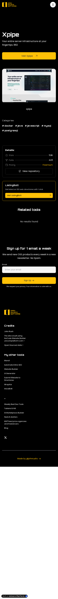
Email (4, 264)
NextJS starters (10, 417)
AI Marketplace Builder (14, 413)
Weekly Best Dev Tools (14, 404)
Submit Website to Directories (12, 378)
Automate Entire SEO (13, 365)
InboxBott (8, 388)
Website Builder (11, 369)
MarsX (7, 360)
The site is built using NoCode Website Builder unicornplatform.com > (15, 338)
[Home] (10, 4)
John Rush (8, 331)
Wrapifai (8, 384)
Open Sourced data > (13, 345)
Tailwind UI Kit (10, 408)
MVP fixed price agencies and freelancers (15, 422)
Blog (6, 428)
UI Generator (9, 373)
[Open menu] (53, 5)
